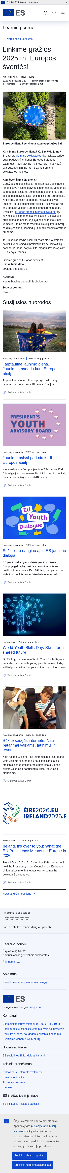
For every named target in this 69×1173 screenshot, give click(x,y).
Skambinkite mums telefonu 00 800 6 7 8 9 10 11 (31, 1023)
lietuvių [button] (46, 13)
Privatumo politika (13, 1077)
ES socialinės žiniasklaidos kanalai (24, 1055)
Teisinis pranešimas (14, 1082)
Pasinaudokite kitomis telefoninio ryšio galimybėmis (33, 1029)
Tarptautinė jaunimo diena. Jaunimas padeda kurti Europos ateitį (30, 369)
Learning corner (14, 944)
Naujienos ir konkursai (20, 39)
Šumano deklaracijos (28, 155)
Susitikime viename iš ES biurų (21, 1039)
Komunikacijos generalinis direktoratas (26, 281)
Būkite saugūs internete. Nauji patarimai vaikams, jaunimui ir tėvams (29, 745)
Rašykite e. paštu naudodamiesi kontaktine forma (32, 1034)
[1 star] (6, 918)
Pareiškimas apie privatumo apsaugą (25, 982)
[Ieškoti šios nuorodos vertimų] (44, 156)
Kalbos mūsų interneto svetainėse (23, 1072)
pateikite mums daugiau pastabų (31, 927)
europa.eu (35, 1007)
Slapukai (8, 1087)
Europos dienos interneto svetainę (35, 211)
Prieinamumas (11, 961)
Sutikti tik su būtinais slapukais (32, 1164)
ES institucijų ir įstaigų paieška (21, 1103)
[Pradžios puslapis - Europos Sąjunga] (22, 12)
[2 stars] (9, 918)
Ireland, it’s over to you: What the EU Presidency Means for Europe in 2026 (34, 851)
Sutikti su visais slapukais (29, 1155)
